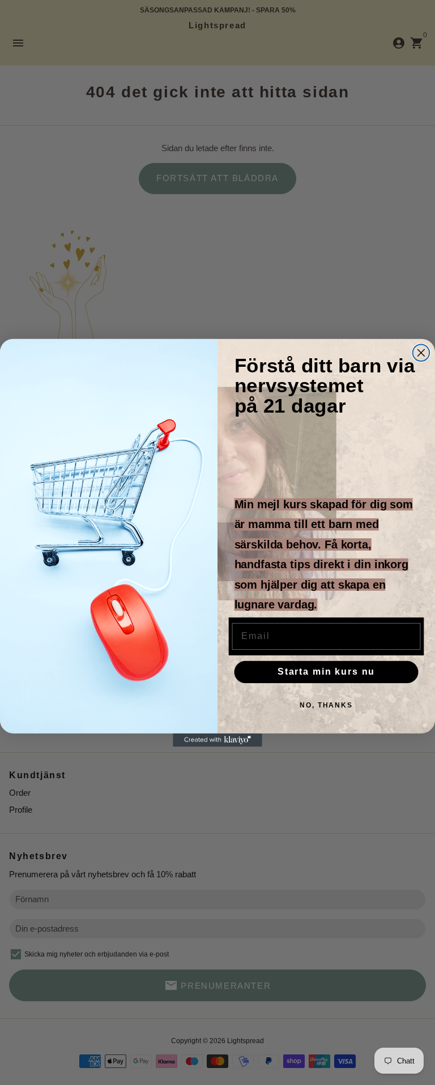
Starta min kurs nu (326, 671)
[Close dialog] (421, 352)
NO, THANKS (326, 705)
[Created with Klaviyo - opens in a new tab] (217, 740)
